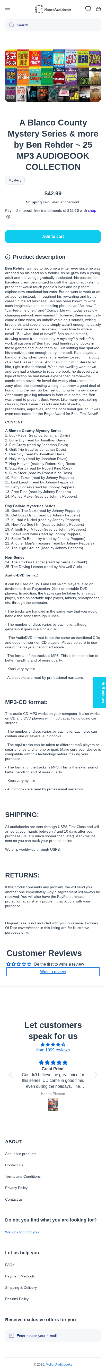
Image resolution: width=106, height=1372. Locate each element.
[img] (53, 1045)
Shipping (34, 202)
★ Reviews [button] (103, 692)
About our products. (21, 1154)
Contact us (14, 1199)
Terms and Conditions (23, 1176)
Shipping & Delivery (21, 1287)
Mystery (14, 180)
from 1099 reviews (53, 1050)
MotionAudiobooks (59, 1364)
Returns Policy (17, 1299)
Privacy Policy (16, 1188)
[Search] (9, 25)
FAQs (9, 1265)
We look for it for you (22, 1232)
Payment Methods (20, 1276)
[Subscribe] (94, 1335)
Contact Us (14, 1165)
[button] (98, 9)
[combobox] (53, 25)
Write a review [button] (53, 971)
